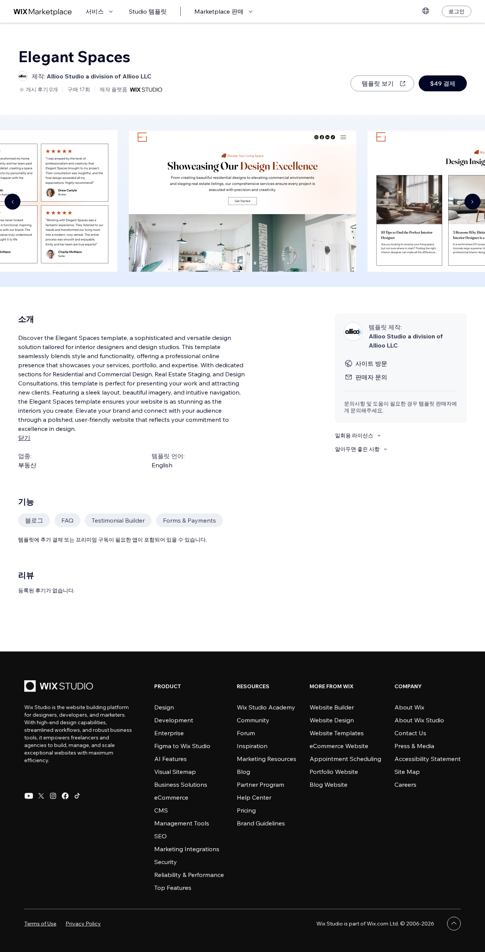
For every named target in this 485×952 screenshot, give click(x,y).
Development (173, 720)
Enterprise (169, 733)
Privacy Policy (83, 923)
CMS (161, 810)
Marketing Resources (266, 759)
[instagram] (53, 795)
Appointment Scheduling (345, 759)
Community (253, 720)
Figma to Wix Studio (182, 746)
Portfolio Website (334, 771)
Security (165, 862)
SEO (160, 836)
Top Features (172, 887)
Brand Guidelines (261, 823)
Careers (405, 784)
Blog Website (328, 784)
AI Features (170, 759)
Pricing (246, 810)
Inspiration (252, 746)
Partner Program (260, 784)
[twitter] (40, 795)
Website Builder (332, 707)
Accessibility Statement (427, 759)
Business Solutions (180, 784)
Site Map (407, 771)
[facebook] (65, 795)
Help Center (254, 797)
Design (164, 707)
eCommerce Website (339, 746)
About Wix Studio (419, 720)
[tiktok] (77, 795)
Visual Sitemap (175, 771)
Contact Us (410, 733)
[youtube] (28, 795)
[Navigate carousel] (12, 202)
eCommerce (171, 797)
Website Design (332, 720)
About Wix (409, 707)
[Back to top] (454, 923)
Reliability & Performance (189, 874)
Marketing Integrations (186, 849)
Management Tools (181, 823)
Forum (246, 733)
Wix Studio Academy (266, 707)
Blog (243, 771)
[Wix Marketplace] (43, 11)
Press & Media (414, 746)
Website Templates (337, 733)
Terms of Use (40, 923)
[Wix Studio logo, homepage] (59, 687)
